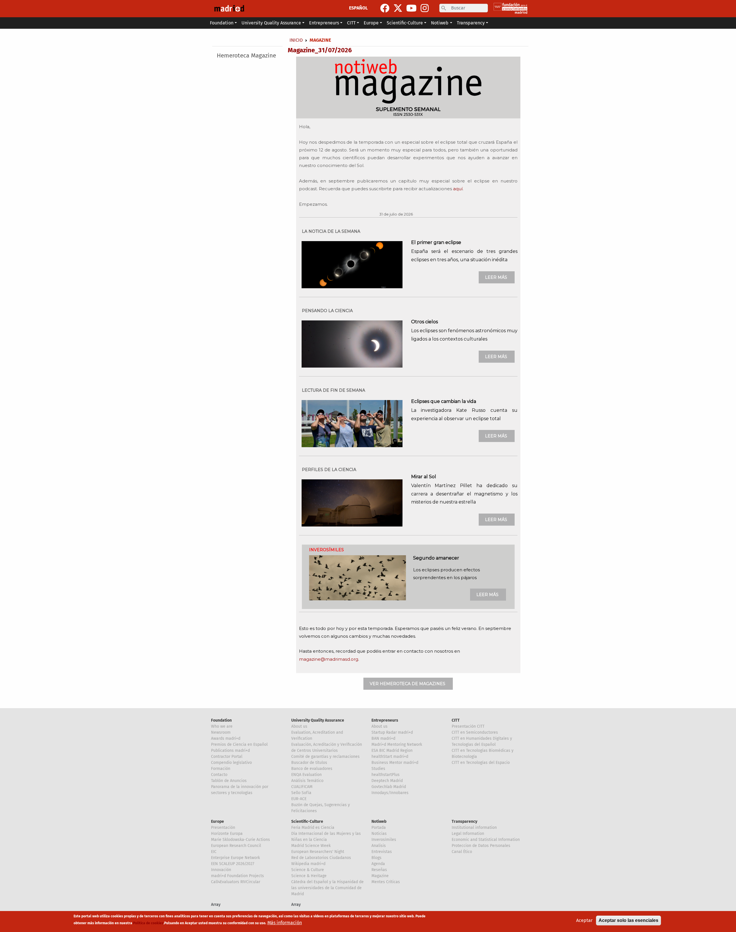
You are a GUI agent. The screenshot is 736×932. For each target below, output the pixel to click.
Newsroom (221, 732)
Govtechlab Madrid (388, 786)
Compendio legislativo (231, 762)
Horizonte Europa (227, 833)
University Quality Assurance (317, 720)
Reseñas (379, 869)
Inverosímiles (383, 839)
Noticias (379, 833)
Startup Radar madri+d (392, 732)
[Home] (229, 8)
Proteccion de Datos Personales (481, 845)
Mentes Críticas (385, 881)
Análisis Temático (307, 780)
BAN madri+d (383, 738)
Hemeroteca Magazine (246, 55)
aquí (458, 188)
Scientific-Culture (307, 821)
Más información (284, 922)
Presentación (223, 827)
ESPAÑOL (358, 8)
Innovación (221, 869)
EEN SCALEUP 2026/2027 (232, 863)
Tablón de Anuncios (229, 780)
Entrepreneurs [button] (324, 23)
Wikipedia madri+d (308, 863)
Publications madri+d (230, 750)
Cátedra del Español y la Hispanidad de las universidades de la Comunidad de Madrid (327, 887)
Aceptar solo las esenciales (628, 920)
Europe (217, 821)
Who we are (222, 726)
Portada (378, 827)
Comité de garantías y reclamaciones (325, 756)
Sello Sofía (301, 792)
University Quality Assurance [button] (271, 23)
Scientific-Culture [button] (405, 23)
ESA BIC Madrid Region (392, 750)
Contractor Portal (226, 756)
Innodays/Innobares (390, 792)
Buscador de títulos (309, 762)
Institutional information (474, 827)
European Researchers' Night (317, 851)
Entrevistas (381, 851)
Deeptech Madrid (387, 780)
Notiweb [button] (439, 23)
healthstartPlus (385, 774)
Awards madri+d (225, 738)
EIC (213, 851)
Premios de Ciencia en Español (239, 744)
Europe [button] (371, 23)
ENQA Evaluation (306, 774)
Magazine (380, 875)
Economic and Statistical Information (486, 839)
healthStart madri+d (389, 756)
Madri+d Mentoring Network (396, 744)
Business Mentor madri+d (394, 762)
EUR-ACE (298, 798)
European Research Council (236, 845)
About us (299, 726)
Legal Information (468, 833)
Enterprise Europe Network (235, 857)
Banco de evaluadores (311, 768)
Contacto (219, 774)
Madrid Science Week (311, 845)
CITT (456, 720)
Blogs (376, 857)
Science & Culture (307, 869)
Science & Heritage (309, 875)
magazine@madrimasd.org (328, 659)
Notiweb (378, 821)
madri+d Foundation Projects (237, 875)
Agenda (378, 863)
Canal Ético (462, 851)
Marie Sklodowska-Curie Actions (240, 839)
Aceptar (584, 920)
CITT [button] (351, 23)
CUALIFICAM (302, 786)
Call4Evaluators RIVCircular (235, 881)
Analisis (378, 845)
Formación (220, 768)
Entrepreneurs (384, 720)
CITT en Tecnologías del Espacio (481, 762)
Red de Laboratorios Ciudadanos (321, 857)
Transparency (464, 821)
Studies (378, 768)
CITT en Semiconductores (475, 732)
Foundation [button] (221, 23)
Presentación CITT (468, 726)
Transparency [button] (471, 23)
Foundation (221, 720)
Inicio (296, 40)
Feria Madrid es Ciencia (312, 827)
